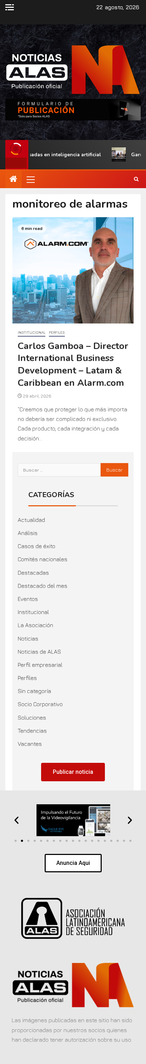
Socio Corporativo (40, 704)
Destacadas (33, 572)
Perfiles (57, 332)
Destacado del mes (42, 585)
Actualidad (31, 520)
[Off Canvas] (9, 7)
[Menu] (30, 179)
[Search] (136, 179)
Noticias (28, 638)
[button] (30, 179)
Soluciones (32, 717)
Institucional (31, 332)
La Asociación (35, 625)
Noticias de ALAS (39, 651)
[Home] (13, 179)
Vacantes (30, 744)
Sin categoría (34, 691)
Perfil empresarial (40, 665)
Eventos (28, 599)
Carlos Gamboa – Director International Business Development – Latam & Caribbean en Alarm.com (73, 364)
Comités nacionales (42, 559)
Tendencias (32, 730)
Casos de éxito (36, 546)
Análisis (28, 533)
